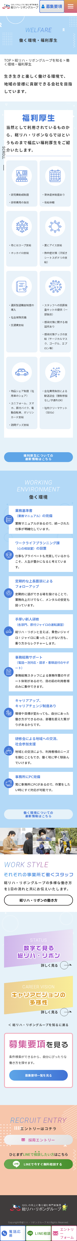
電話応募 (15, 1233)
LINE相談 (43, 1233)
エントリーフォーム (67, 1233)
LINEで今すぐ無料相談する (43, 1164)
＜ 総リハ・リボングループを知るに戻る (38, 1025)
